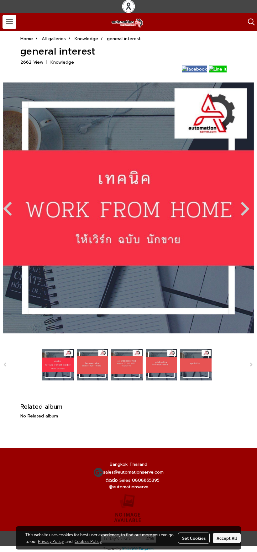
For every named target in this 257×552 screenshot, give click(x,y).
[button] (249, 22)
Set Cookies (194, 538)
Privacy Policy (51, 541)
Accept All (227, 538)
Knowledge (62, 62)
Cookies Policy (88, 541)
